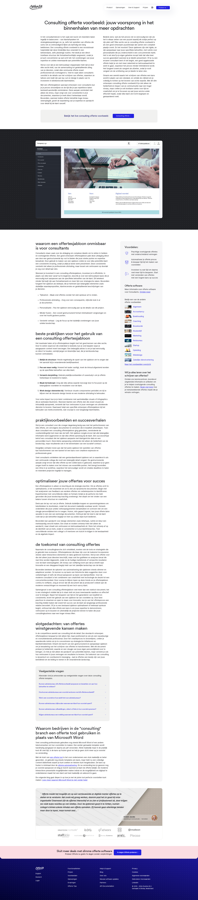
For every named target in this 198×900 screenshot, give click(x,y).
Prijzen (70, 872)
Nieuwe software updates (109, 879)
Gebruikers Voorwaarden (141, 879)
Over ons (103, 876)
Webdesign (137, 355)
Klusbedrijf (137, 331)
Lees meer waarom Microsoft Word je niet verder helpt (64, 780)
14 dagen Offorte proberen (127, 852)
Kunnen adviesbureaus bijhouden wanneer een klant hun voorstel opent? (65, 703)
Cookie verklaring (103, 895)
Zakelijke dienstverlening (143, 360)
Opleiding (137, 350)
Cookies (135, 872)
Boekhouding (138, 316)
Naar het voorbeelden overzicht (138, 364)
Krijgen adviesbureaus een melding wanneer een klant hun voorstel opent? (66, 714)
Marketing (137, 336)
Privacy (134, 869)
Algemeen (137, 307)
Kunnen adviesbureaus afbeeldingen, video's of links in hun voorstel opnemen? (67, 709)
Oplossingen (72, 879)
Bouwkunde (138, 326)
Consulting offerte (122, 116)
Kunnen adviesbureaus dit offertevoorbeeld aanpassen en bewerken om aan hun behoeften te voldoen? (68, 685)
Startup (136, 345)
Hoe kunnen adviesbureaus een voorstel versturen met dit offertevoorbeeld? (66, 692)
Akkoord (133, 895)
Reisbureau (137, 340)
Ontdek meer (145, 292)
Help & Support (105, 869)
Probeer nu (162, 7)
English (38, 874)
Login (38, 881)
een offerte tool (56, 757)
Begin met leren (146, 387)
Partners (103, 883)
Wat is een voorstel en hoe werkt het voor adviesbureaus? (60, 698)
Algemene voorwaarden (140, 876)
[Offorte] (40, 869)
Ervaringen (72, 883)
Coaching (137, 321)
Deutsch (39, 877)
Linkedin (135, 883)
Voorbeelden (72, 876)
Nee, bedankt (156, 895)
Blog (101, 872)
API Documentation (107, 886)
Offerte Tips (72, 886)
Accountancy (138, 311)
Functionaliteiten (74, 869)
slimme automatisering (67, 765)
